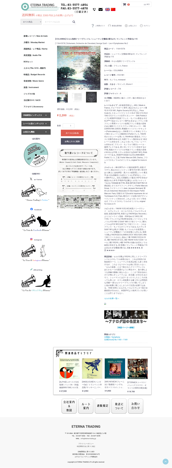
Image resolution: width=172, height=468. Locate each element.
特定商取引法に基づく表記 (86, 446)
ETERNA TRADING (86, 426)
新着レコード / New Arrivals (36, 36)
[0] (124, 4)
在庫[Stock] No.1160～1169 (115, 340)
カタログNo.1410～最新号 (35, 68)
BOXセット (28, 62)
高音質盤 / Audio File (32, 55)
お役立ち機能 (29, 132)
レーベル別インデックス (33, 123)
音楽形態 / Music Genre (34, 81)
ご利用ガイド (100, 26)
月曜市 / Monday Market (34, 42)
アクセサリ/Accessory (33, 107)
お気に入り (133, 26)
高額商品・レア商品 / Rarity (35, 49)
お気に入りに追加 (72, 141)
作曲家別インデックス (32, 115)
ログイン (147, 26)
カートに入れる (72, 133)
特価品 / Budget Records (34, 74)
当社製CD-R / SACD (32, 100)
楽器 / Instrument (31, 87)
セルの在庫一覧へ (111, 298)
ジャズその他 (29, 94)
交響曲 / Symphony (112, 337)
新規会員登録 (117, 26)
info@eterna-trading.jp (88, 438)
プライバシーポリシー (86, 444)
